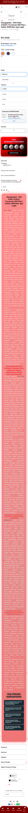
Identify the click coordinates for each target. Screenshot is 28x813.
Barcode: (11, 29)
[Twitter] (5, 190)
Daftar (13, 810)
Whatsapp (19, 810)
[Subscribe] (22, 795)
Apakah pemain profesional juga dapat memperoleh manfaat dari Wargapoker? (13, 715)
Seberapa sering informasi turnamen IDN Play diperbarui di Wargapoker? (13, 721)
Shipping (9, 39)
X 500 (4, 99)
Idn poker (7, 210)
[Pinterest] (7, 190)
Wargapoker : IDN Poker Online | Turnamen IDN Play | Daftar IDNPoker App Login (14, 2)
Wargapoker (7, 520)
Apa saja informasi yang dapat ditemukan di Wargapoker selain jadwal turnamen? (13, 727)
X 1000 (4, 94)
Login (8, 810)
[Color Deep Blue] (8, 53)
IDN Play (21, 376)
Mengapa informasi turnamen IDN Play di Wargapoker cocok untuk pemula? (13, 709)
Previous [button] (1, 2)
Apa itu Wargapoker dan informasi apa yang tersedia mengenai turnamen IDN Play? (13, 703)
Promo (3, 810)
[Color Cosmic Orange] (3, 53)
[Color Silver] (13, 53)
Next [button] (26, 2)
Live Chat (24, 810)
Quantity (3, 126)
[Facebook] (2, 190)
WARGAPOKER (14, 153)
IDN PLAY (5, 74)
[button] (14, 170)
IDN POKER (5, 79)
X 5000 (4, 89)
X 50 (3, 104)
